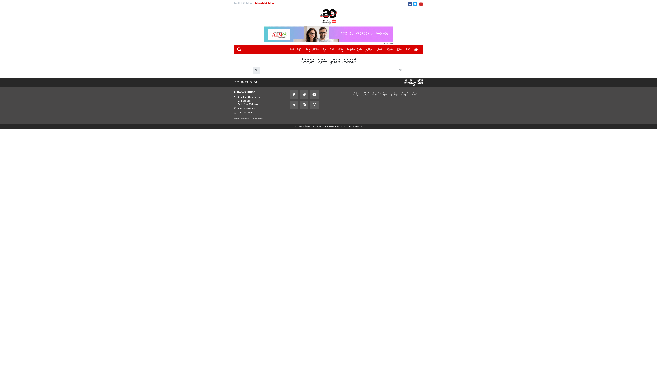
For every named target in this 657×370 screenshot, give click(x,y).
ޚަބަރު (407, 49)
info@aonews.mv (246, 108)
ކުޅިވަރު (389, 49)
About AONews (241, 118)
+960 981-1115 (245, 112)
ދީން (324, 49)
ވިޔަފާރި (368, 49)
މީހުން (340, 49)
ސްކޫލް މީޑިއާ (312, 49)
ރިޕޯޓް (399, 49)
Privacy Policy (355, 126)
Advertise (258, 118)
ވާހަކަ (332, 49)
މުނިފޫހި (379, 49)
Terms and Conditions (335, 126)
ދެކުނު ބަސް (296, 49)
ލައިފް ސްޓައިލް (354, 49)
